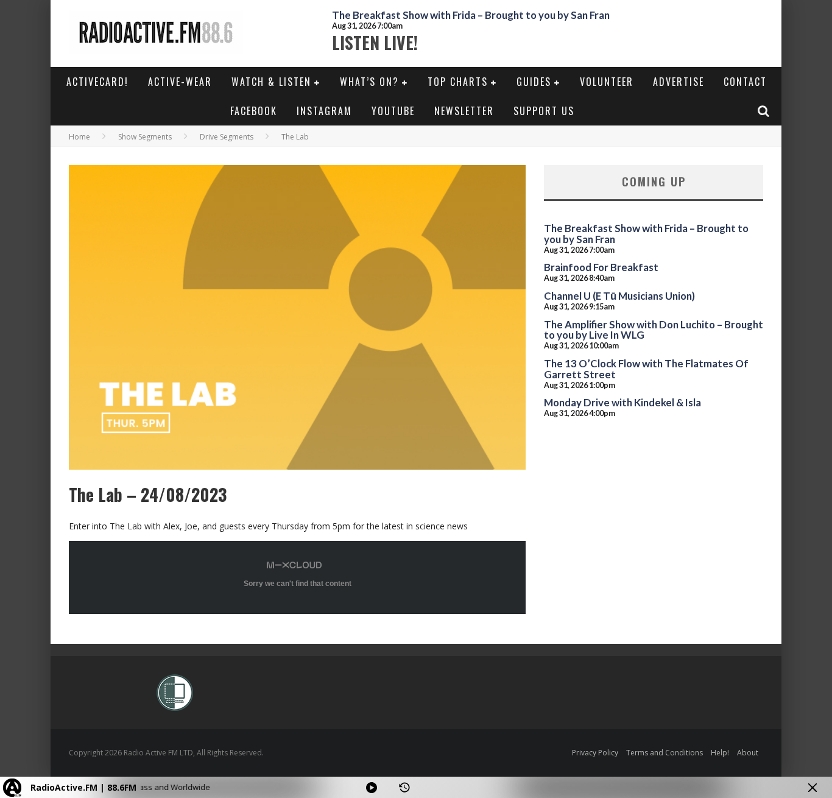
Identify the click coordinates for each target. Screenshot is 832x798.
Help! (720, 752)
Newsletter (464, 111)
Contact (745, 81)
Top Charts (458, 81)
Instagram (324, 111)
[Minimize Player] (812, 787)
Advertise (678, 81)
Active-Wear (180, 81)
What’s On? (369, 81)
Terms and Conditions (664, 752)
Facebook (253, 111)
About (747, 752)
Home (79, 137)
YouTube (393, 111)
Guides (533, 81)
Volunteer (606, 81)
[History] (404, 787)
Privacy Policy (595, 752)
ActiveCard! (97, 81)
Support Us (543, 111)
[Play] (371, 787)
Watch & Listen (271, 81)
